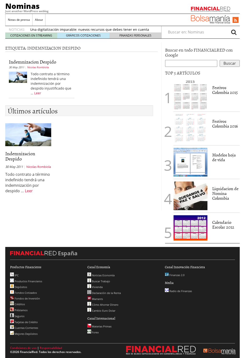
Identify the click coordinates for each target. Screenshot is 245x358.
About (39, 20)
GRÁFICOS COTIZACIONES (83, 35)
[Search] (234, 32)
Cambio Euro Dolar (103, 310)
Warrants (97, 299)
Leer (37, 93)
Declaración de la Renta (106, 293)
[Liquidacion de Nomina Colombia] (190, 196)
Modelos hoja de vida (224, 157)
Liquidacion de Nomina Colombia (225, 193)
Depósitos (20, 287)
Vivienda (97, 287)
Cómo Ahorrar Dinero (104, 304)
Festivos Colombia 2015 (225, 90)
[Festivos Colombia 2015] (190, 94)
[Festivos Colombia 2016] (190, 128)
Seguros (19, 316)
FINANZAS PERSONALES (135, 35)
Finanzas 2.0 (176, 275)
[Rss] (235, 20)
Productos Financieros (28, 281)
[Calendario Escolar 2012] (190, 227)
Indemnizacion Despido (32, 61)
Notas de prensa (19, 20)
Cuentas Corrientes (26, 328)
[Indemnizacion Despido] (18, 77)
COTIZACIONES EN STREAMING (31, 35)
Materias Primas (101, 326)
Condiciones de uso (23, 348)
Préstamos (21, 310)
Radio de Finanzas (180, 291)
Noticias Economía (103, 275)
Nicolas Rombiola (38, 67)
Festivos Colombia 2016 (225, 123)
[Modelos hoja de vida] (190, 162)
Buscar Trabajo (100, 281)
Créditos (19, 304)
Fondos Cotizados (25, 292)
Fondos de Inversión (27, 298)
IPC (16, 275)
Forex (95, 332)
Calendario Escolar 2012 (223, 224)
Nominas (22, 6)
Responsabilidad (51, 348)
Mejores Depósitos (26, 334)
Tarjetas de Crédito (26, 322)
